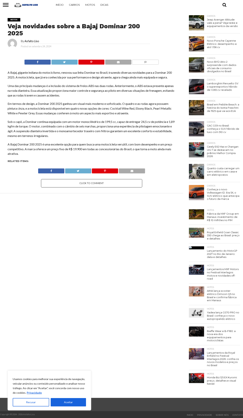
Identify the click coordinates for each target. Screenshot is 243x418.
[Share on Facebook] (37, 61)
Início (60, 4)
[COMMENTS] (145, 61)
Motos (90, 4)
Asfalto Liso (31, 41)
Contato (237, 415)
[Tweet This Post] (64, 61)
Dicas (104, 4)
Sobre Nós (222, 415)
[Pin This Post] (91, 61)
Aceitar (68, 402)
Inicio (190, 415)
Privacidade (34, 392)
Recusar (31, 402)
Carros (74, 4)
